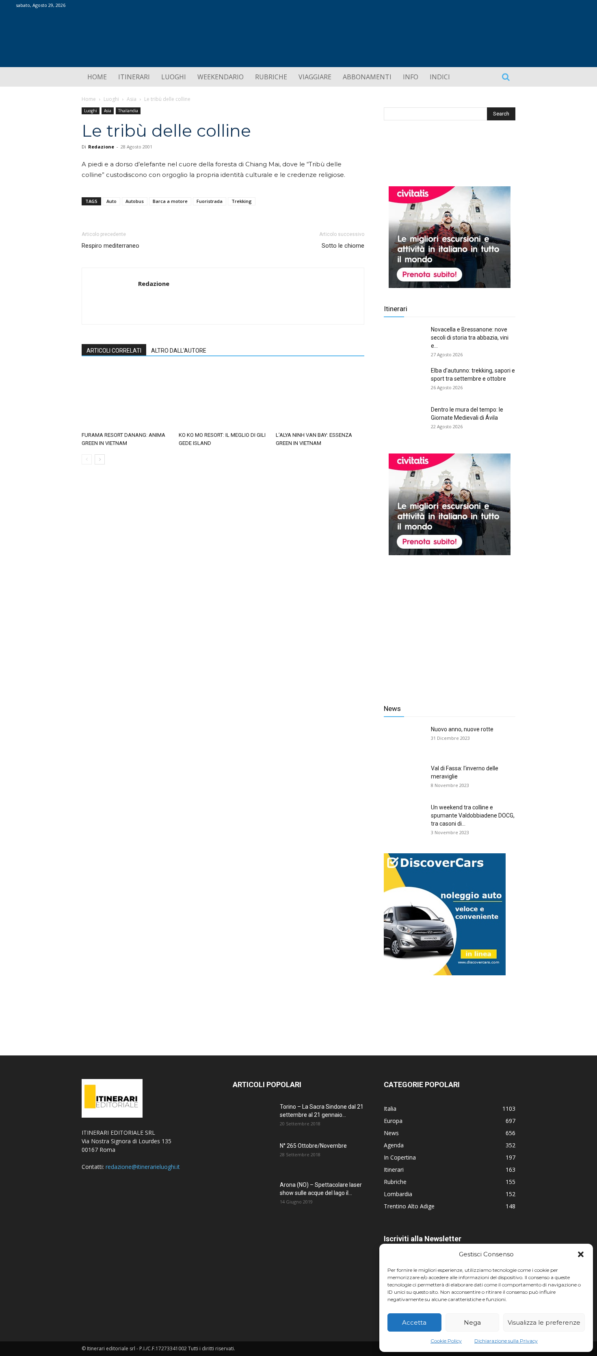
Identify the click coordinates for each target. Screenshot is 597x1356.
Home (89, 99)
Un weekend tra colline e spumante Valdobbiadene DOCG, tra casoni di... (473, 815)
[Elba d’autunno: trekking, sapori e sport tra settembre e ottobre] (404, 380)
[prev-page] (87, 459)
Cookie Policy (446, 1341)
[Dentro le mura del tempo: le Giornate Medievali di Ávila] (404, 419)
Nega (472, 1322)
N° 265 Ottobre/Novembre (313, 1145)
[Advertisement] (449, 623)
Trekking (241, 201)
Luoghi (111, 99)
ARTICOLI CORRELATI (114, 350)
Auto (111, 201)
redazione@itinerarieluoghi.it (143, 1167)
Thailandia (128, 110)
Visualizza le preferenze (544, 1322)
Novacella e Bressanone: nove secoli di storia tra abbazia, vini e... (469, 337)
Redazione (101, 147)
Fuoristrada (210, 201)
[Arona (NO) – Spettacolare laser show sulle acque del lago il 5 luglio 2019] (253, 1195)
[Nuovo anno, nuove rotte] (404, 739)
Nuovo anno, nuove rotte (462, 729)
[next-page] (100, 459)
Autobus (134, 201)
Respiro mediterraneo (110, 245)
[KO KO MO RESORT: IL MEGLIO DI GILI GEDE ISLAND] (223, 397)
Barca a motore (170, 201)
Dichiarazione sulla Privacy (506, 1341)
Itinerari (395, 309)
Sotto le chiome (343, 245)
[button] (581, 1254)
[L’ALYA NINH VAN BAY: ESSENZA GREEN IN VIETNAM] (320, 397)
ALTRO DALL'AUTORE (178, 350)
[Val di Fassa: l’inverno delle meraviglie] (404, 778)
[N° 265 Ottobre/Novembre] (253, 1156)
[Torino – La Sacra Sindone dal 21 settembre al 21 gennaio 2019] (253, 1117)
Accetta (414, 1322)
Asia (131, 99)
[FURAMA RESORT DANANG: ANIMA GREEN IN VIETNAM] (126, 397)
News (392, 708)
